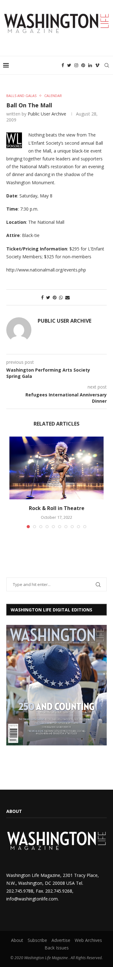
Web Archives (88, 940)
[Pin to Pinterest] (54, 297)
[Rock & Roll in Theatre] (56, 468)
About (17, 940)
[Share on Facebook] (42, 297)
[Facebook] (63, 65)
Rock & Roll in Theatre (56, 508)
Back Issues (57, 948)
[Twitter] (69, 65)
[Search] (107, 65)
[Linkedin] (90, 65)
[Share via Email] (67, 297)
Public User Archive (47, 114)
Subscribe (37, 940)
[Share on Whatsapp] (61, 297)
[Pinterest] (83, 65)
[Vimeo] (97, 65)
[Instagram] (76, 65)
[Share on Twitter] (48, 297)
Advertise (60, 940)
